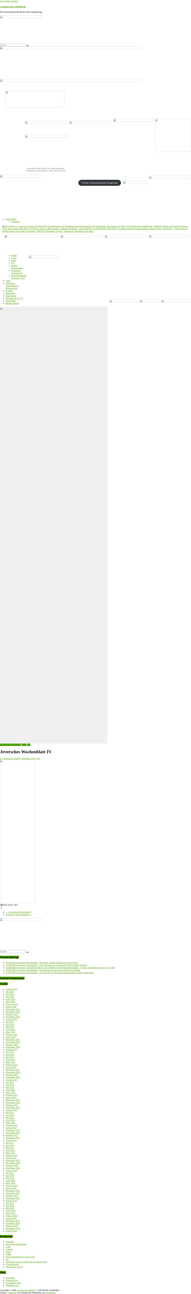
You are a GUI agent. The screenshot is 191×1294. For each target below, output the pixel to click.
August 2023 (11, 1080)
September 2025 (13, 1017)
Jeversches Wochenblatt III (19, 914)
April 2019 (10, 1211)
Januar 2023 (11, 1097)
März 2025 (10, 1032)
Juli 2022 (10, 1112)
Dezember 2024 (13, 1039)
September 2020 (13, 1168)
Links (8, 281)
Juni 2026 (10, 994)
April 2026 (10, 999)
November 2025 (13, 1012)
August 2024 (11, 1049)
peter (38, 758)
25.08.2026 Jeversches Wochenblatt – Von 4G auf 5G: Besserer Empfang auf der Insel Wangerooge (50, 973)
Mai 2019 (10, 1208)
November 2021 (13, 1133)
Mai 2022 (10, 1117)
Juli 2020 (10, 1173)
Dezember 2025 (13, 1009)
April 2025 (10, 1029)
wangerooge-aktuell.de (13, 6)
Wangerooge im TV (14, 298)
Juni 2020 (10, 1175)
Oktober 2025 (12, 1014)
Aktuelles (15, 221)
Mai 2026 (10, 997)
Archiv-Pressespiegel (17, 266)
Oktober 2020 (12, 1165)
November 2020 (13, 1163)
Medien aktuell (12, 303)
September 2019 (13, 1198)
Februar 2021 (11, 1155)
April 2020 (10, 1180)
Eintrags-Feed (12, 1280)
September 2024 (13, 1047)
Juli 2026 (10, 992)
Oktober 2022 (12, 1105)
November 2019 (13, 1193)
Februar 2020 (11, 1185)
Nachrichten (11, 219)
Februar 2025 (11, 1034)
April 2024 (10, 1060)
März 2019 (10, 1213)
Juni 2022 (10, 1115)
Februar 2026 (11, 1004)
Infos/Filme (11, 301)
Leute (13, 258)
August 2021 (11, 1140)
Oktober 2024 (12, 1044)
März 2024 (10, 1062)
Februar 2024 (11, 1065)
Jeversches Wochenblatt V (19, 912)
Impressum (10, 293)
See (12, 263)
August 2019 (11, 1201)
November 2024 (13, 1042)
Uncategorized (12, 1264)
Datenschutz (11, 296)
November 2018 (13, 1223)
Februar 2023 (11, 1095)
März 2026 (10, 1002)
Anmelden (10, 1278)
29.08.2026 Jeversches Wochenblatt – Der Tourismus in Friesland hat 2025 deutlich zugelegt (46, 965)
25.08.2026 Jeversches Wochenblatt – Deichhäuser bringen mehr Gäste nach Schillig (43, 970)
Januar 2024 (11, 1067)
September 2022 (13, 1107)
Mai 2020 (10, 1178)
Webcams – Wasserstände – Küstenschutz (12, 285)
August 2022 (11, 1110)
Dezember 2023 (13, 1070)
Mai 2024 (10, 1057)
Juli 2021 (10, 1143)
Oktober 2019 (12, 1196)
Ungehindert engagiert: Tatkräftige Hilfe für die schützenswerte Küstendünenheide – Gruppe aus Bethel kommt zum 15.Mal (60, 967)
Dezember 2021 (13, 1130)
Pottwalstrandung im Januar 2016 (19, 276)
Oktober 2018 (12, 1226)
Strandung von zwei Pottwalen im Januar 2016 (26, 1262)
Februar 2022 (11, 1125)
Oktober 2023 (12, 1075)
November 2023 (13, 1072)
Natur (13, 260)
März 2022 (10, 1122)
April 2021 (10, 1150)
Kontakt (9, 291)
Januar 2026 (11, 1007)
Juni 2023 (10, 1085)
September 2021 (13, 1138)
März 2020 (10, 1183)
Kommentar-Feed (13, 1283)
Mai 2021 (10, 1148)
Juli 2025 (10, 1022)
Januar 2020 (11, 1188)
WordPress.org (12, 1285)
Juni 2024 (10, 1054)
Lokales (9, 1249)
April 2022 (10, 1120)
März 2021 (10, 1153)
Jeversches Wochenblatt (16, 271)
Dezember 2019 (13, 1190)
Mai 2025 (10, 1027)
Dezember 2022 (13, 1100)
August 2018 (11, 1231)
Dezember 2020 (13, 1160)
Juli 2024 (10, 1052)
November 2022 (13, 1102)
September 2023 (13, 1077)
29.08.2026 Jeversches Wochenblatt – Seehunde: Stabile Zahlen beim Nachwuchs (42, 962)
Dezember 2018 (13, 1221)
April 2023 (10, 1090)
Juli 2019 (10, 1203)
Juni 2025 (10, 1024)
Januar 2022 (11, 1128)
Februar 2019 (11, 1216)
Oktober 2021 (12, 1135)
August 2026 (11, 989)
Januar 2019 (11, 1218)
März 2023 (10, 1092)
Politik (14, 255)
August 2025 (11, 1019)
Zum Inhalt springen (9, 1)
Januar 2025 (11, 1037)
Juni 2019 (10, 1206)
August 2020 (11, 1170)
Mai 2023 (10, 1087)
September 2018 (13, 1228)
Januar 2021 (11, 1158)
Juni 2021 (10, 1145)
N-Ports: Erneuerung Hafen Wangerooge (100, 183)
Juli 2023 (10, 1082)
